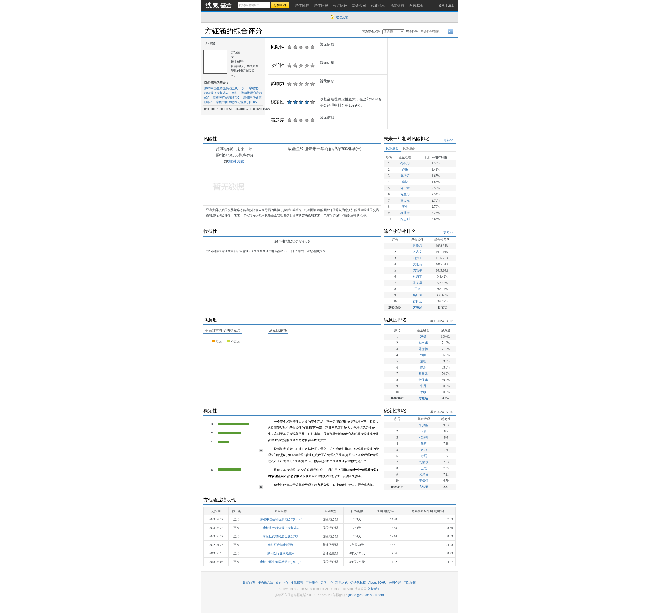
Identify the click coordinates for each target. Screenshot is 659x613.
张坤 (424, 450)
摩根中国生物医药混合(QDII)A (236, 102)
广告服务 (312, 582)
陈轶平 (417, 270)
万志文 (417, 252)
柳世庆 (405, 213)
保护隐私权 (358, 582)
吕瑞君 (417, 246)
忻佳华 (423, 380)
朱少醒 (423, 425)
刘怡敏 (423, 462)
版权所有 (374, 589)
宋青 (424, 431)
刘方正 (417, 258)
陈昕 (424, 443)
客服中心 (326, 582)
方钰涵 (417, 307)
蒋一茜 (405, 188)
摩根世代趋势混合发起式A (281, 536)
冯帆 (423, 336)
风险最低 (392, 148)
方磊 (424, 456)
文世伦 (417, 264)
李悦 (405, 182)
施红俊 (417, 295)
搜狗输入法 (265, 582)
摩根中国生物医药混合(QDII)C (225, 88)
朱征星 (417, 283)
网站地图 (410, 582)
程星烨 (405, 194)
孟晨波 (423, 474)
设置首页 (249, 582)
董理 (423, 361)
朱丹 (423, 386)
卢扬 (405, 169)
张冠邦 (423, 437)
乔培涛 (405, 176)
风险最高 (409, 148)
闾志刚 (405, 219)
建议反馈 (342, 17)
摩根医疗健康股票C (226, 97)
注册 (451, 5)
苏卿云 (417, 301)
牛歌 (423, 392)
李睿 (405, 206)
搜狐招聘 (297, 582)
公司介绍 (395, 582)
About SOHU (377, 582)
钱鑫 (423, 355)
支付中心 (282, 582)
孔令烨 (405, 163)
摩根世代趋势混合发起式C (281, 528)
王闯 (417, 289)
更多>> (448, 140)
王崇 (424, 468)
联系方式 (341, 582)
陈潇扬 (423, 349)
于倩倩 (423, 481)
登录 (442, 5)
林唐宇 (417, 276)
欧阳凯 (423, 373)
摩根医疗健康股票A (280, 553)
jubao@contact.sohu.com (366, 595)
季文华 (423, 343)
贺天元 (405, 200)
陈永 (423, 367)
